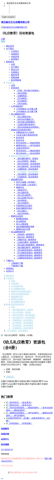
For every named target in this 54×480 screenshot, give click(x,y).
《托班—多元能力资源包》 (28, 90)
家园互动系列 (17, 216)
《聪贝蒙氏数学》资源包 (27, 159)
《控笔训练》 (27, 423)
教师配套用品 (22, 219)
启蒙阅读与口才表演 (25, 132)
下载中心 (10, 261)
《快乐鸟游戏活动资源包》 (28, 127)
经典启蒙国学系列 (24, 208)
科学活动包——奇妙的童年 (28, 143)
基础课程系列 (17, 179)
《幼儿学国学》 (23, 203)
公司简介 (15, 51)
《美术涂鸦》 (22, 104)
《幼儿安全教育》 (24, 195)
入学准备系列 (17, 106)
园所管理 (15, 75)
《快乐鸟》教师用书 (25, 237)
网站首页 (10, 46)
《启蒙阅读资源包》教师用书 (29, 258)
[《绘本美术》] (13, 402)
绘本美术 (20, 138)
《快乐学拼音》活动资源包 (28, 164)
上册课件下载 (17, 263)
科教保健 (15, 77)
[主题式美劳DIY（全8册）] (18, 418)
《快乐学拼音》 (23, 213)
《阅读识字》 (22, 190)
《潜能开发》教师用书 (26, 240)
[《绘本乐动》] (13, 405)
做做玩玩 (20, 187)
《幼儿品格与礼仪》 (25, 198)
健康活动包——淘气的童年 (28, 145)
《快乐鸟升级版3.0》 (25, 119)
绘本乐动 (20, 140)
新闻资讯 (10, 62)
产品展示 (10, 83)
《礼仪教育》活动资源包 (27, 172)
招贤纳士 (10, 268)
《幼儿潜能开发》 (24, 117)
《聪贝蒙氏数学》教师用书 (28, 247)
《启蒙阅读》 (22, 96)
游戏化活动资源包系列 (21, 130)
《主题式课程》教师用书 (27, 242)
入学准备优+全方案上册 (26, 109)
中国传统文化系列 (24, 206)
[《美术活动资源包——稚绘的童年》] (23, 408)
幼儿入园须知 (22, 224)
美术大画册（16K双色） (27, 185)
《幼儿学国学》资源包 (26, 161)
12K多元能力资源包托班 (27, 135)
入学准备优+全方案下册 (26, 111)
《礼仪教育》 (22, 101)
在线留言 (15, 54)
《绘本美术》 (27, 402)
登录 (3, 41)
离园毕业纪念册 (23, 229)
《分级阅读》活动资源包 (27, 177)
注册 (3, 39)
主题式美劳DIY (23, 148)
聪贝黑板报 (16, 80)
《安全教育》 (22, 98)
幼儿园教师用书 (18, 232)
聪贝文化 (15, 70)
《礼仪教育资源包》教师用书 (29, 253)
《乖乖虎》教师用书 (25, 234)
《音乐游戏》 (22, 93)
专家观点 (15, 72)
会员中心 (10, 271)
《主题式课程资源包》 (26, 124)
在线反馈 (15, 56)
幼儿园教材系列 (18, 114)
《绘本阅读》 (22, 200)
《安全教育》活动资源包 (27, 174)
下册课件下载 (17, 266)
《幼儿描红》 (22, 211)
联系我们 (15, 59)
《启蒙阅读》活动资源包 (27, 169)
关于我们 (10, 49)
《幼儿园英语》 (23, 193)
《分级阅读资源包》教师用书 (29, 255)
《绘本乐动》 (27, 405)
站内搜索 (5, 444)
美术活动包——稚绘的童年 (28, 151)
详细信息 (10, 376)
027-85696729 (7, 449)
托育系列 (15, 88)
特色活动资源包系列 (20, 156)
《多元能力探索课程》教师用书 (30, 245)
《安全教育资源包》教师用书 (29, 250)
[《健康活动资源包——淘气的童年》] (23, 413)
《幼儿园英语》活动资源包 (28, 166)
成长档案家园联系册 (25, 227)
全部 (13, 64)
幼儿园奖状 (21, 221)
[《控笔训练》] (13, 423)
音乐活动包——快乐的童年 (28, 153)
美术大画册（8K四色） (26, 182)
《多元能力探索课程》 (26, 122)
